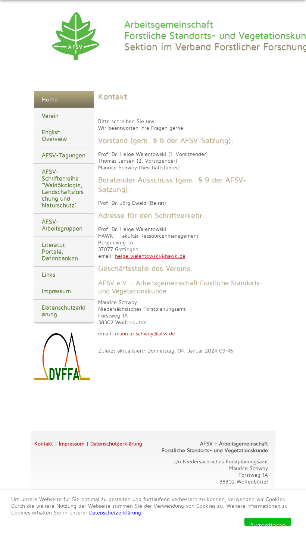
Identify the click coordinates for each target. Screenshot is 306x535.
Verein (50, 115)
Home (50, 99)
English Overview (54, 136)
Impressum (56, 291)
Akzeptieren (268, 523)
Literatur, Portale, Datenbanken (60, 251)
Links (48, 274)
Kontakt (43, 443)
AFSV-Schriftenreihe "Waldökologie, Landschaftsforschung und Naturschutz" (63, 188)
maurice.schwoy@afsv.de (145, 333)
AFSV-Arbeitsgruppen (62, 225)
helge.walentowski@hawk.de (150, 256)
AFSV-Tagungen (63, 155)
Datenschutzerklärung (63, 311)
